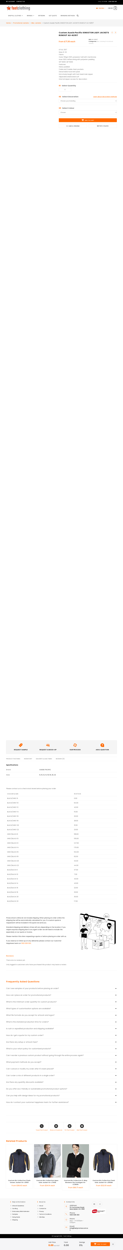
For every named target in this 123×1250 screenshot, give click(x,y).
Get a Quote (103, 126)
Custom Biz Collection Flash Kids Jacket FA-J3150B (104, 1181)
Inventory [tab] (28, 759)
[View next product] (115, 32)
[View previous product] (112, 32)
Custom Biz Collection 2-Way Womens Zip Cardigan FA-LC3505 (75, 1182)
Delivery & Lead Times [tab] (44, 759)
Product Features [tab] (13, 759)
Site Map (42, 1217)
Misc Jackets (36, 23)
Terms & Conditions (45, 1214)
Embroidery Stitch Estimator (20, 1211)
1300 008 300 (26, 943)
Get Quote (53, 15)
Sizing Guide (16, 1217)
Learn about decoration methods (105, 97)
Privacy (41, 1211)
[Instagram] (99, 1204)
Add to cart (102, 1244)
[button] (113, 1244)
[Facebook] (94, 1204)
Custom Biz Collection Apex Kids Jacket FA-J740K (47, 1181)
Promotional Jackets (21, 23)
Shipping (15, 1220)
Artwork (41, 15)
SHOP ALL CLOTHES (14, 15)
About (41, 1206)
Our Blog (15, 1208)
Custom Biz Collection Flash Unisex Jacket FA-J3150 (19, 1181)
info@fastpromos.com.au (79, 1229)
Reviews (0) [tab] (60, 759)
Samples (15, 1214)
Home (8, 23)
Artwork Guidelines (18, 1206)
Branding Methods (68, 15)
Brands (29, 15)
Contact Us (20, 1)
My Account (10, 1)
